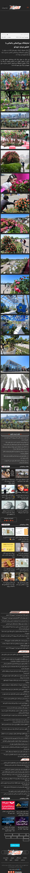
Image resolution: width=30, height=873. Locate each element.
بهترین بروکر (14, 837)
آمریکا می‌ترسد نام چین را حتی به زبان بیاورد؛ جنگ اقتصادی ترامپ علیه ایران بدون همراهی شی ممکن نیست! (16, 443)
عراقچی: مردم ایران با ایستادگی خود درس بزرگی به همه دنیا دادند (15, 730)
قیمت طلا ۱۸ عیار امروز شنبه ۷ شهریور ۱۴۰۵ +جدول (17, 615)
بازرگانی (25, 759)
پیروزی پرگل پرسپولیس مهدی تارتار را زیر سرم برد (17, 708)
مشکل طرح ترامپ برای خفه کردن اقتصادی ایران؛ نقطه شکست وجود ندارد (16, 457)
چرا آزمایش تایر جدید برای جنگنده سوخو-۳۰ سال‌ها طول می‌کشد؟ (16, 681)
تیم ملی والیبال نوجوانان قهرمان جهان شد (19, 744)
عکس (21, 34)
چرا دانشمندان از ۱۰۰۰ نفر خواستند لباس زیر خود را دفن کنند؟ (15, 621)
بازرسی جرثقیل (22, 834)
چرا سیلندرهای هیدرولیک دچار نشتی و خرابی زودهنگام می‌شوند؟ (17, 766)
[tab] (24, 612)
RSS (6, 860)
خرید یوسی (26, 837)
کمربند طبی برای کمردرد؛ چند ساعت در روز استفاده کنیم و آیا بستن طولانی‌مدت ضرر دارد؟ (15, 775)
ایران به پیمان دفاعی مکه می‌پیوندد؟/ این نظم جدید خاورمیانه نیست (15, 637)
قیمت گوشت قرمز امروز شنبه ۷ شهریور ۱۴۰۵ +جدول (17, 648)
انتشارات (16, 860)
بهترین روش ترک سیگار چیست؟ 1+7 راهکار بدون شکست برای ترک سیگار (15, 779)
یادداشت (23, 860)
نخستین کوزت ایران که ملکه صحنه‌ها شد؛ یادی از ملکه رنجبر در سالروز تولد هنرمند (15, 667)
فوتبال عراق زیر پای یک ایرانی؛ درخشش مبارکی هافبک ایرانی (15, 772)
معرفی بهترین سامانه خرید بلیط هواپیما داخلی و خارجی (16, 762)
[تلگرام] (9, 872)
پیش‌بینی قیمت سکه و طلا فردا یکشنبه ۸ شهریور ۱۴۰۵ (16, 640)
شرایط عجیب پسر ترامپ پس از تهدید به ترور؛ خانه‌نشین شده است (15, 716)
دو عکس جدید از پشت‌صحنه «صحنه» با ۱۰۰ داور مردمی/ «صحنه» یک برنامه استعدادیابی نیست (16, 721)
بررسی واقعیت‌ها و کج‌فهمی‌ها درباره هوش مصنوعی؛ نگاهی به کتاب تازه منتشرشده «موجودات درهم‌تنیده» (15, 660)
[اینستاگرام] (13, 872)
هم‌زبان (12, 858)
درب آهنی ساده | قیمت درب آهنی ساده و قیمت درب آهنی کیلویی (16, 794)
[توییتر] (11, 872)
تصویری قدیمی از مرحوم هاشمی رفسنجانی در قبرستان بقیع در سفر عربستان (15, 748)
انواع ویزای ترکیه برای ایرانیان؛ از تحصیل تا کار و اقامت (16, 769)
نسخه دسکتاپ (15, 845)
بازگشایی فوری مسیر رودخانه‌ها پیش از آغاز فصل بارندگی (16, 663)
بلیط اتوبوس (26, 840)
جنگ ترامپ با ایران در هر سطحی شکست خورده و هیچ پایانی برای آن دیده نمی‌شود (15, 677)
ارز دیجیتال (8, 837)
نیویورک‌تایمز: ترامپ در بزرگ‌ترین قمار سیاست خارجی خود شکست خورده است (16, 704)
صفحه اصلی (26, 34)
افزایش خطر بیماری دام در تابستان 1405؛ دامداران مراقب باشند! (16, 788)
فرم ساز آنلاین (15, 834)
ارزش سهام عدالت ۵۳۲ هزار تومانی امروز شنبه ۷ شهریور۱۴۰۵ (15, 618)
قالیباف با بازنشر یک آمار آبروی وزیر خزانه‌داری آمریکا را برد (15, 738)
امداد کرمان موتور (8, 834)
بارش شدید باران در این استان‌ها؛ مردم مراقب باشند (17, 751)
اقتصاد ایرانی (20, 837)
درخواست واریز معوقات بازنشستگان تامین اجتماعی (17, 624)
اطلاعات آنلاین (15, 7)
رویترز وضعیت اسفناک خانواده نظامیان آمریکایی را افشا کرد (15, 741)
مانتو (28, 834)
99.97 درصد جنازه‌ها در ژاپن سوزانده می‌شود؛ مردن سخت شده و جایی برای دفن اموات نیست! (15, 448)
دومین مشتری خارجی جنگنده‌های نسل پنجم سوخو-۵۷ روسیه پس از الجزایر (15, 690)
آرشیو (11, 860)
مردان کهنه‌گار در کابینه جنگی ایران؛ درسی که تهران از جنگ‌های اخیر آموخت (16, 462)
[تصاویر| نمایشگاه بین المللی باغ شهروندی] (15, 80)
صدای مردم (5, 858)
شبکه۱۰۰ (25, 858)
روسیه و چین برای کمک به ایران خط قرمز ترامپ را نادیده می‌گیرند (16, 699)
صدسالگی (18, 858)
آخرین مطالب (24, 651)
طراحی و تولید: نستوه (13, 869)
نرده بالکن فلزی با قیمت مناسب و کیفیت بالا (18, 791)
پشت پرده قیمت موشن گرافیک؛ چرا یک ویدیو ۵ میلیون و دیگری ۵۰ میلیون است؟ (15, 783)
